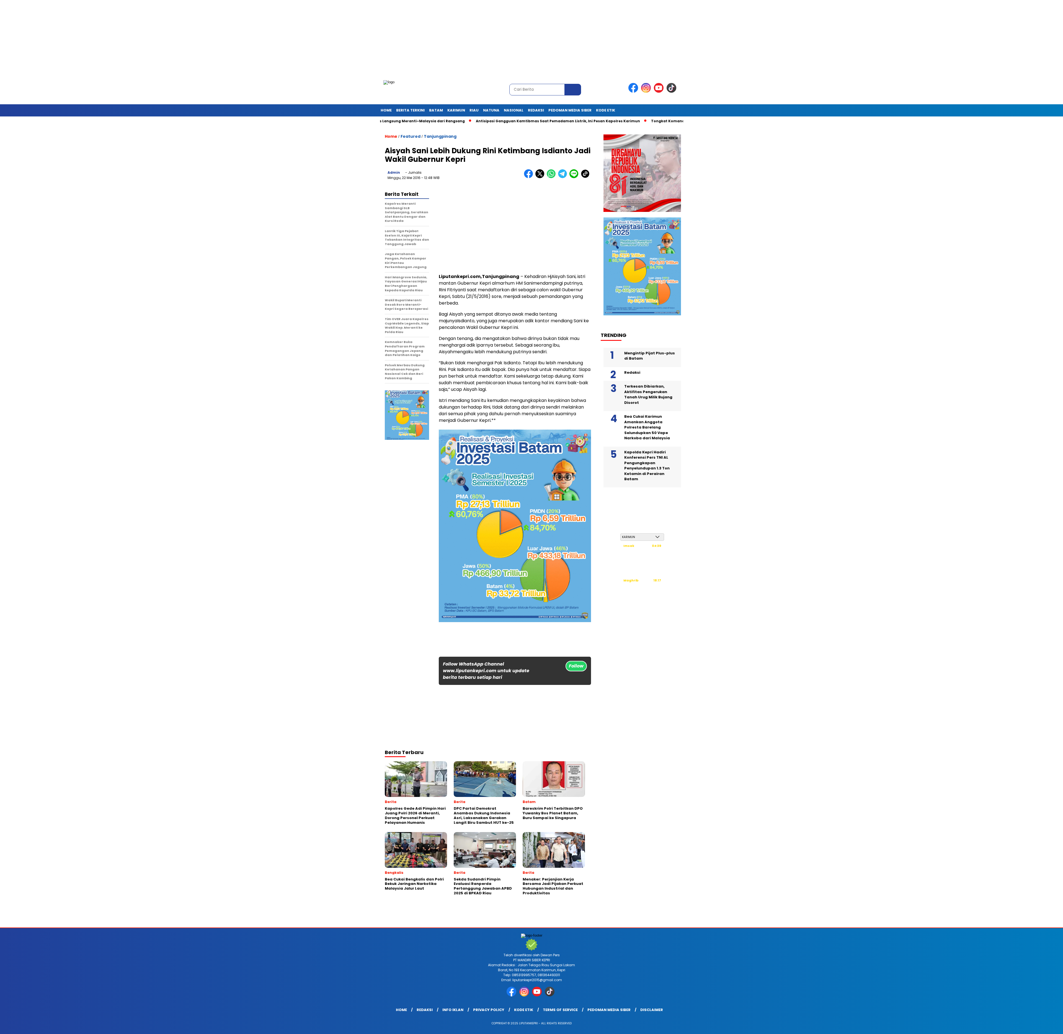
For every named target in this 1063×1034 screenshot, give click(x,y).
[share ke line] (575, 177)
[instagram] (647, 91)
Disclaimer (651, 1009)
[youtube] (659, 91)
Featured (410, 136)
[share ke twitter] (541, 177)
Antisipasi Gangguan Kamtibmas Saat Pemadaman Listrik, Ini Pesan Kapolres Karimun (507, 121)
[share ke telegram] (563, 177)
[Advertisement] (166, 38)
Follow (576, 666)
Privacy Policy (488, 1009)
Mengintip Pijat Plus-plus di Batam (649, 355)
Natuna (491, 110)
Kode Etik (605, 110)
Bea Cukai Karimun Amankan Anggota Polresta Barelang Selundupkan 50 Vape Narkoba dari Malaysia (647, 427)
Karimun (456, 110)
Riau (474, 110)
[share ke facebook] (529, 177)
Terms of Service (560, 1009)
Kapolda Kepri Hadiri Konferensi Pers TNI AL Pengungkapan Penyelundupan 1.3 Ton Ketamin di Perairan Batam (647, 466)
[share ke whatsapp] (552, 177)
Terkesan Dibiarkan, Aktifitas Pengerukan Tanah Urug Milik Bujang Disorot (648, 394)
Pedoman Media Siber (570, 110)
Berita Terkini (410, 110)
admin (394, 172)
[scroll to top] (1026, 1025)
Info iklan (452, 1009)
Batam (436, 110)
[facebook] (634, 91)
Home (386, 110)
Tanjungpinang (440, 136)
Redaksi (536, 110)
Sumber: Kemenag (642, 607)
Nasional (513, 110)
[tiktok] (672, 91)
